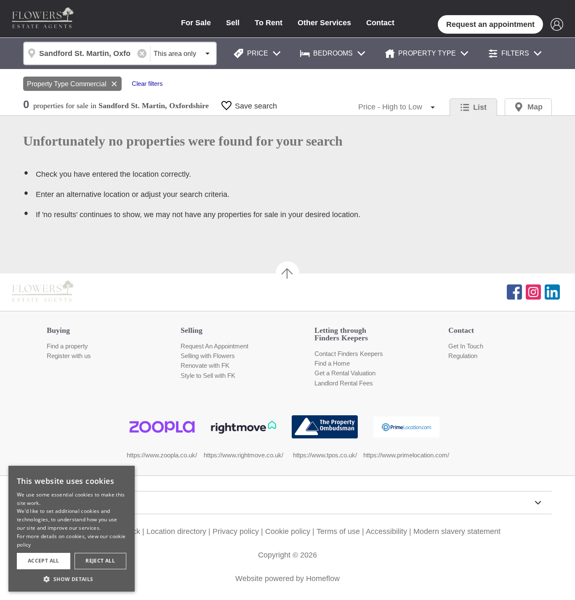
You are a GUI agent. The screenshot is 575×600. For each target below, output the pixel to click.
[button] (71, 579)
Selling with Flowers (208, 356)
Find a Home (332, 363)
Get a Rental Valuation (344, 373)
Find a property (67, 346)
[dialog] (71, 529)
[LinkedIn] (552, 292)
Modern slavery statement (456, 531)
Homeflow (323, 578)
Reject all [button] (100, 560)
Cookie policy (287, 531)
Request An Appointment (214, 346)
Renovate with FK (205, 365)
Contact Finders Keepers (348, 353)
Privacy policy (236, 531)
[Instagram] (533, 292)
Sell (233, 23)
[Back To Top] (287, 273)
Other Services (324, 23)
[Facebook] (514, 292)
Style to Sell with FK (208, 375)
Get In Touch (465, 346)
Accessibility (386, 531)
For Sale (196, 23)
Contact (380, 23)
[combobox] (86, 53)
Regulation (462, 356)
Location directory (176, 531)
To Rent (268, 23)
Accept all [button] (43, 560)
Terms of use (338, 531)
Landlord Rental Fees (343, 383)
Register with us (69, 356)
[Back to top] (55, 292)
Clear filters (147, 83)
